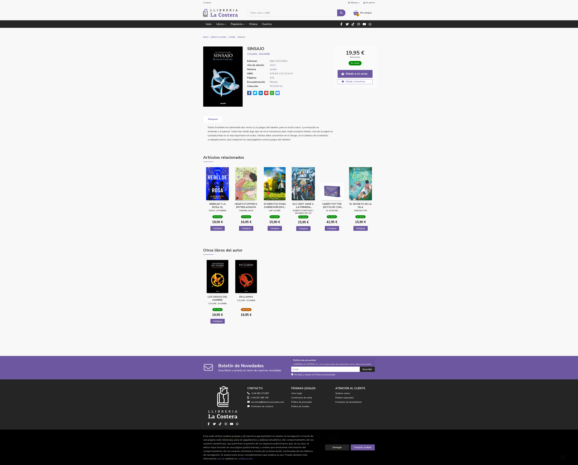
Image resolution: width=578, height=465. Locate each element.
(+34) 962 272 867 (260, 393)
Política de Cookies (300, 406)
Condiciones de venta (301, 397)
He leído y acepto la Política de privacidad (314, 374)
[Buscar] (341, 12)
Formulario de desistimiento (348, 402)
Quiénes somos (342, 393)
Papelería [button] (237, 24)
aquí (219, 458)
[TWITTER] (347, 24)
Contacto (207, 2)
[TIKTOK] (352, 24)
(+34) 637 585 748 (259, 397)
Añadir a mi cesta (356, 74)
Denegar (337, 447)
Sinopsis (213, 119)
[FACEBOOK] (341, 24)
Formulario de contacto (262, 406)
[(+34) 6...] (370, 24)
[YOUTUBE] (364, 24)
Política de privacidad (301, 402)
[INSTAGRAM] (358, 24)
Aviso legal (296, 393)
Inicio (206, 37)
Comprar (217, 228)
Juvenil (231, 37)
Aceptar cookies (362, 447)
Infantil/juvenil (218, 37)
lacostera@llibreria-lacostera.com (267, 402)
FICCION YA (276, 86)
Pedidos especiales (344, 397)
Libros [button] (220, 24)
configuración (245, 458)
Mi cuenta (370, 2)
